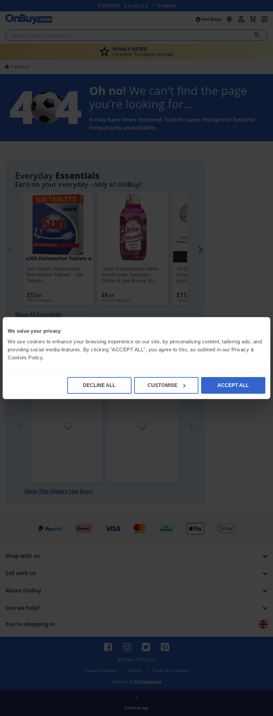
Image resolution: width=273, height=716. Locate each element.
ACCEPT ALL (233, 385)
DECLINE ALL (99, 385)
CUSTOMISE (162, 385)
